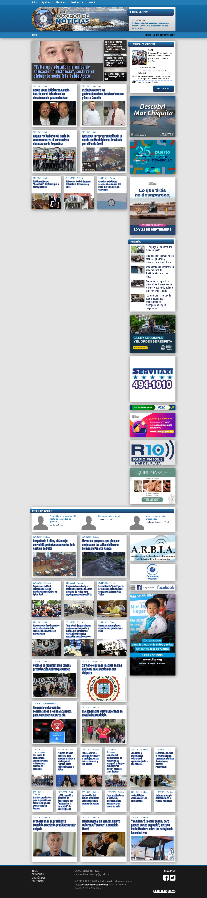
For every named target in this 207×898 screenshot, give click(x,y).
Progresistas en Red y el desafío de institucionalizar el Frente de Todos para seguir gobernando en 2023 (79, 590)
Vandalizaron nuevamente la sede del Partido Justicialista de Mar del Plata (160, 272)
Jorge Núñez (58, 525)
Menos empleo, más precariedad (155, 517)
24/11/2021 (160, 750)
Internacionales (50, 704)
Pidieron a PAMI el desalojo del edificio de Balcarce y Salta (78, 184)
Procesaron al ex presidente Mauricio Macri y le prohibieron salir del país (54, 825)
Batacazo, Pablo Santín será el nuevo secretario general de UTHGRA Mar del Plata (152, 27)
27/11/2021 (37, 622)
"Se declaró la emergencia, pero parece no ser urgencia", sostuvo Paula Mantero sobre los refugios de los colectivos (152, 827)
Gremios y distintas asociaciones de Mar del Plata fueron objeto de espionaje (109, 185)
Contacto (91, 2)
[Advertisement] (19, 86)
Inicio (35, 2)
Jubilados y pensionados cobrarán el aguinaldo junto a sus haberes (139, 758)
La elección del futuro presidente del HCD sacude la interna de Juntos (90, 799)
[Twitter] (172, 879)
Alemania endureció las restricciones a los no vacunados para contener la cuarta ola (52, 711)
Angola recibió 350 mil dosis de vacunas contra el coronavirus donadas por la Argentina (51, 140)
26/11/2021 (86, 750)
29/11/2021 (103, 178)
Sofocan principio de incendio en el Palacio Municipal (163, 798)
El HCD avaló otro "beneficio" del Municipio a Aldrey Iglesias (46, 184)
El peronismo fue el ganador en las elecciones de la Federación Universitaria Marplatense (46, 629)
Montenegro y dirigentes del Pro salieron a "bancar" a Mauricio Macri (101, 825)
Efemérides (61, 2)
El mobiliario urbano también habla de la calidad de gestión (63, 519)
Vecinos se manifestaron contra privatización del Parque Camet (52, 667)
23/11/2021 (37, 792)
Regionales (97, 661)
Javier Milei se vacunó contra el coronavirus (139, 798)
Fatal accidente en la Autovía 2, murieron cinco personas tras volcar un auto (115, 801)
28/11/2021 (37, 583)
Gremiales (97, 86)
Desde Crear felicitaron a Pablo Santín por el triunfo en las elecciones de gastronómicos (51, 94)
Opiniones (47, 2)
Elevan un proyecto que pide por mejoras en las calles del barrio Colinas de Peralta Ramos (100, 544)
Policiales (121, 792)
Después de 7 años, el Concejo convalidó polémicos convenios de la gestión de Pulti (54, 544)
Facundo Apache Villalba (160, 522)
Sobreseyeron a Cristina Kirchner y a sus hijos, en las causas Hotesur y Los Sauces (90, 758)
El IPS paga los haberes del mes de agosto (159, 249)
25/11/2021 (111, 750)
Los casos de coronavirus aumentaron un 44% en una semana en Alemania (40, 762)
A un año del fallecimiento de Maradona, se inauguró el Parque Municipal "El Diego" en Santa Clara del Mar (115, 763)
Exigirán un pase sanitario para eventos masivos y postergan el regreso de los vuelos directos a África (66, 761)
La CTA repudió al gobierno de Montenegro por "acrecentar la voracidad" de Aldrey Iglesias (65, 802)
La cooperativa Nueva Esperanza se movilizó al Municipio (102, 713)
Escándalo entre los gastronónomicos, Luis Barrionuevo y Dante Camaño (103, 94)
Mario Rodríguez (108, 519)
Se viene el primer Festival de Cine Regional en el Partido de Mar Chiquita (102, 669)
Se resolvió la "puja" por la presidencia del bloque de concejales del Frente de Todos (111, 590)
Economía (113, 622)
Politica (47, 86)
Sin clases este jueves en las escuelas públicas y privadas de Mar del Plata (160, 259)
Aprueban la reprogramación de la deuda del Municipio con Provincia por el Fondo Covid (102, 140)
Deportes (47, 583)
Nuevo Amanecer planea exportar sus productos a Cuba (110, 628)
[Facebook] (166, 879)
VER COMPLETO (163, 88)
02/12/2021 (37, 86)
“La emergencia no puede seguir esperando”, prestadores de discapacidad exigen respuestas (158, 302)
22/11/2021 (111, 792)
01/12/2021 (70, 178)
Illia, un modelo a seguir (109, 516)
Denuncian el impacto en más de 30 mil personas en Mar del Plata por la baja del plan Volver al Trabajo (159, 286)
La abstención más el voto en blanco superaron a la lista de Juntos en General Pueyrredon (164, 760)
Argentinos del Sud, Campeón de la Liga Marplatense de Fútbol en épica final (45, 590)
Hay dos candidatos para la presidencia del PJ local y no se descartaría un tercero (42, 803)
